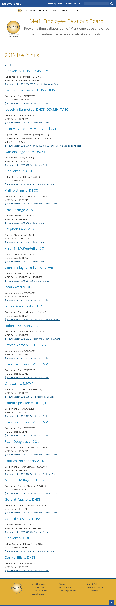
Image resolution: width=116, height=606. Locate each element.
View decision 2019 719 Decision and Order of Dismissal (34, 512)
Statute (62, 584)
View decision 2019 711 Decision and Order (28, 435)
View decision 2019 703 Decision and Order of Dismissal (34, 493)
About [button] (65, 10)
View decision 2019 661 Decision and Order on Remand (33, 319)
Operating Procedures (68, 590)
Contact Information (40, 590)
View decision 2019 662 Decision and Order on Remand (33, 338)
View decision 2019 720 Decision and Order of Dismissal (34, 474)
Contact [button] (76, 10)
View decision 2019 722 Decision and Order (28, 416)
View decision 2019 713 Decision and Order (28, 358)
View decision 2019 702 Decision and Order (28, 165)
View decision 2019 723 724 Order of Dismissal (29, 532)
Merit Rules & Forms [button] (48, 10)
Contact (77, 3)
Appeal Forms (65, 587)
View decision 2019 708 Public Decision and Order (31, 396)
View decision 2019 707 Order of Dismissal (27, 261)
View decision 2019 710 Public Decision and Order (31, 551)
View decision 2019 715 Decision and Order (28, 377)
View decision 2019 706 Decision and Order (28, 300)
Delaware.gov (11, 3)
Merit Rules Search (95, 587)
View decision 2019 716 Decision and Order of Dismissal (34, 203)
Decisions (30, 10)
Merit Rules (93, 584)
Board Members (39, 594)
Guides (69, 3)
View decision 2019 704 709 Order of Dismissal (29, 281)
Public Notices (38, 587)
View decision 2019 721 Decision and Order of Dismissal (34, 454)
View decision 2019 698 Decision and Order (28, 103)
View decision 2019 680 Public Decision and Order (31, 184)
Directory (51, 3)
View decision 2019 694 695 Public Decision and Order (33, 84)
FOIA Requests (93, 590)
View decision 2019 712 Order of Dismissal (27, 223)
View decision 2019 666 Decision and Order (28, 122)
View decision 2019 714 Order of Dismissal (27, 242)
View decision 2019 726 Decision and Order (28, 570)
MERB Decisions (38, 584)
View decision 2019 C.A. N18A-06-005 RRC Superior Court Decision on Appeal (44, 145)
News (60, 3)
